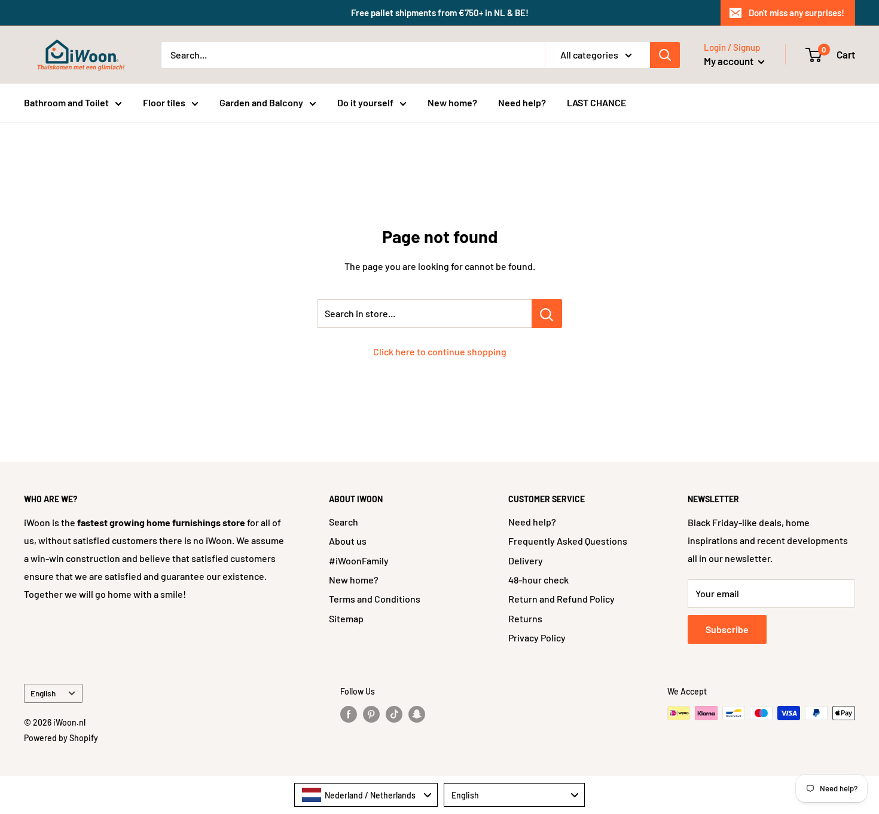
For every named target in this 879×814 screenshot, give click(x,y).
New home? (452, 102)
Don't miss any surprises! (796, 12)
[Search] (665, 55)
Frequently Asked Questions (567, 540)
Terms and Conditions (374, 598)
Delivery (525, 560)
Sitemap (346, 618)
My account (729, 61)
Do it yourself (365, 102)
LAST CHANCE (596, 102)
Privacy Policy (537, 637)
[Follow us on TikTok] (394, 714)
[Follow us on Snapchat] (416, 714)
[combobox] (366, 795)
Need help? (522, 102)
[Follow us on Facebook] (348, 714)
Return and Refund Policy (561, 598)
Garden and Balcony (261, 102)
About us (348, 540)
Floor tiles (164, 102)
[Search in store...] (547, 313)
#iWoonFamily (359, 560)
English (43, 693)
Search (343, 521)
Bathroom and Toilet (66, 102)
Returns (525, 618)
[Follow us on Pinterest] (371, 714)
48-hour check (538, 579)
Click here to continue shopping (439, 351)
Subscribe (727, 629)
